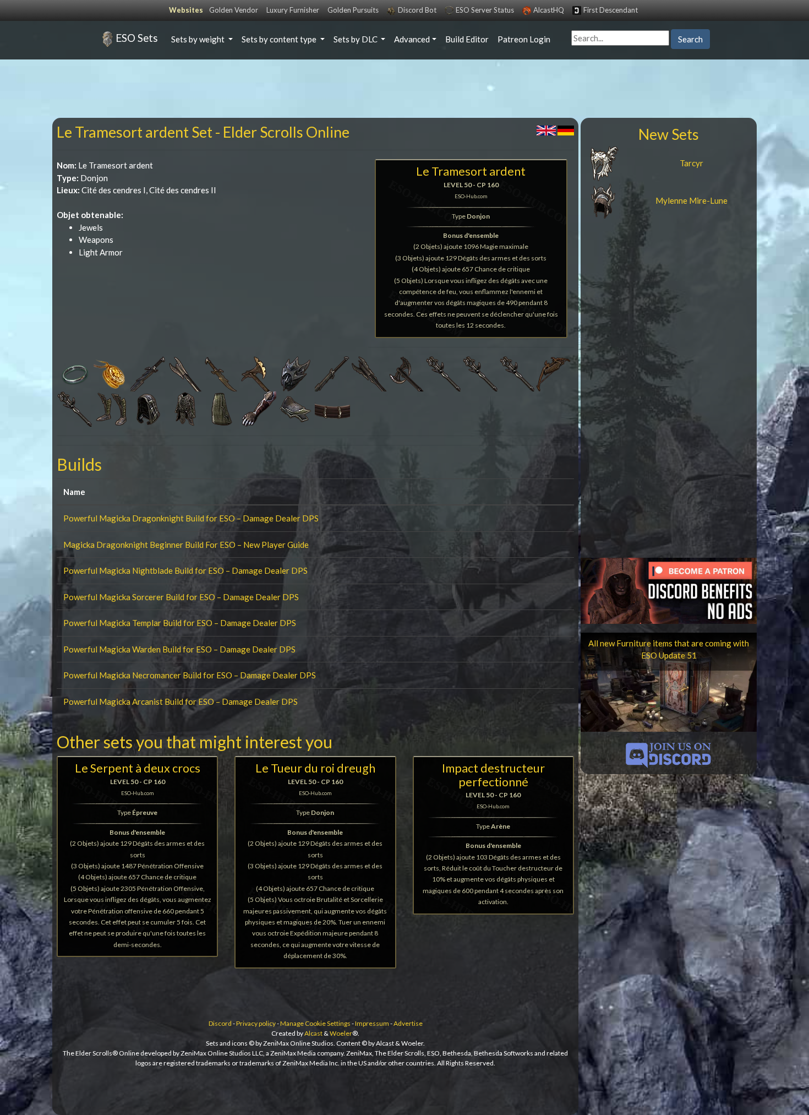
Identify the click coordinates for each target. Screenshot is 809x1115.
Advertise (408, 1023)
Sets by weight (198, 39)
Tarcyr (691, 163)
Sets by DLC (356, 39)
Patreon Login (524, 39)
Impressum (372, 1023)
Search (690, 39)
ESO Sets (137, 37)
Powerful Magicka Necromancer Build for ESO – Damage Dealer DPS (189, 675)
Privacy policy (256, 1023)
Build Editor (467, 39)
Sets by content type (280, 39)
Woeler (341, 1033)
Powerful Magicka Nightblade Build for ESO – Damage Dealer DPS (185, 570)
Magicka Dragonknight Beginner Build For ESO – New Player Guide (186, 545)
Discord (220, 1023)
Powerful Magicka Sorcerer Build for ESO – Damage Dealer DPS (181, 597)
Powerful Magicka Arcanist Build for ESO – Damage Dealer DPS (180, 701)
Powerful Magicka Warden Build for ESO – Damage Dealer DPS (179, 649)
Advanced (412, 39)
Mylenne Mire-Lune (691, 200)
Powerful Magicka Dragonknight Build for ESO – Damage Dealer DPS (191, 518)
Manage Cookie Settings (315, 1023)
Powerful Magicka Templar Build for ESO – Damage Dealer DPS (179, 623)
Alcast (313, 1033)
